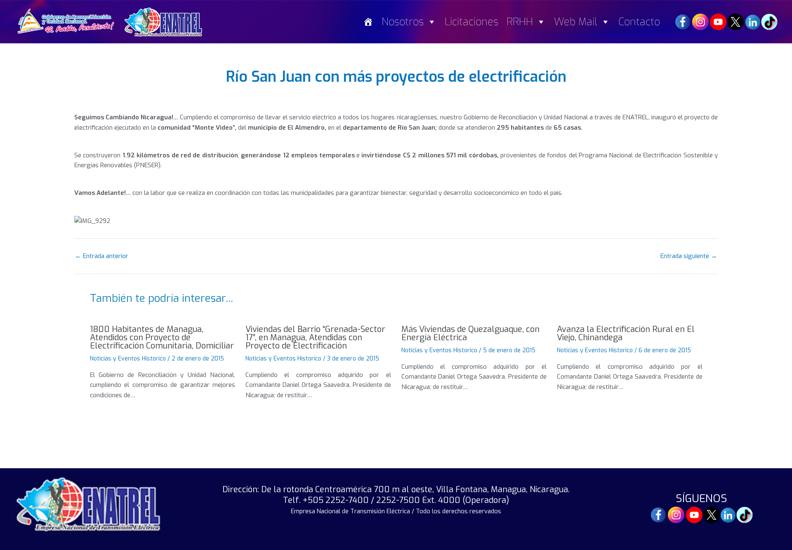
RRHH (520, 21)
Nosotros (403, 21)
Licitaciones (471, 21)
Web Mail (575, 21)
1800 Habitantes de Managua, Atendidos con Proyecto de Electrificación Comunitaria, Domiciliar (162, 337)
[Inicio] (368, 21)
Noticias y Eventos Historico (128, 359)
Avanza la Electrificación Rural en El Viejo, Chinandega (626, 333)
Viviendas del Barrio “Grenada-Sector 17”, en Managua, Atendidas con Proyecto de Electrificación (315, 337)
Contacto (639, 21)
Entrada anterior (101, 256)
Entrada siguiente (688, 256)
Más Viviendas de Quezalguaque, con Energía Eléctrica (470, 333)
